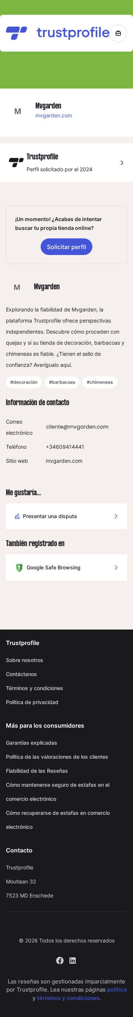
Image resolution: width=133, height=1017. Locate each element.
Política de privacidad (32, 702)
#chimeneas (100, 382)
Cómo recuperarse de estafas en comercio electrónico (58, 820)
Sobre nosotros (24, 660)
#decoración (23, 382)
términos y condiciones (68, 998)
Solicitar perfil (66, 247)
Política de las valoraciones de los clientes (57, 757)
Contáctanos (21, 674)
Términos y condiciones (34, 688)
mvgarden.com (53, 115)
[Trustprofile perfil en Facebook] (60, 959)
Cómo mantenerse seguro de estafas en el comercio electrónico (57, 792)
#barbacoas (62, 382)
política (117, 989)
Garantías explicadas (31, 743)
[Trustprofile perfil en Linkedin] (73, 959)
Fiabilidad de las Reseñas (37, 771)
